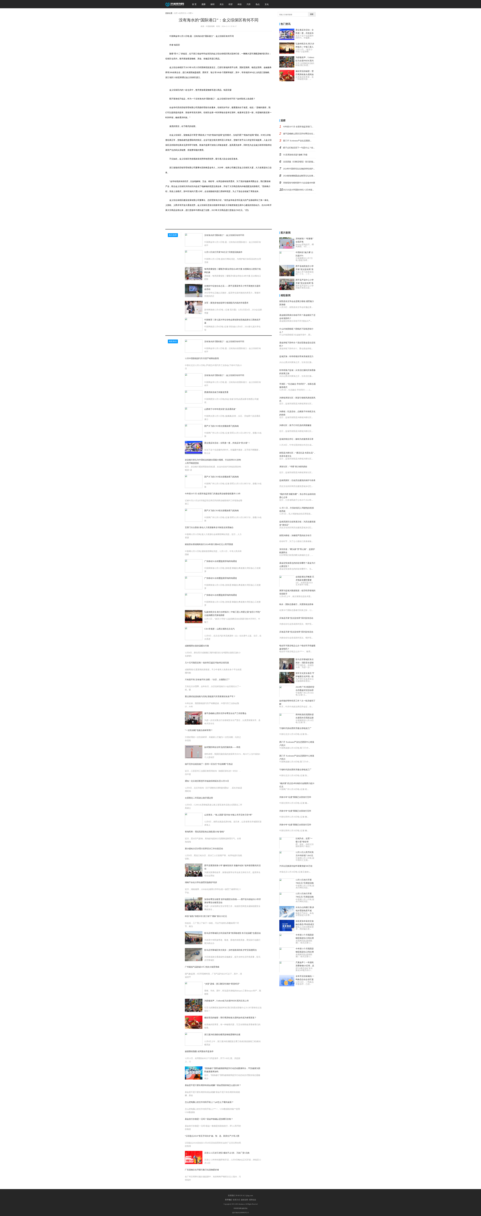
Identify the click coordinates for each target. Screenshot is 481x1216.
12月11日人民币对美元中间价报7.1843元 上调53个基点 (305, 855)
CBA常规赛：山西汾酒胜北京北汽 (219, 629)
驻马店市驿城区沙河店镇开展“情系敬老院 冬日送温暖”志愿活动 (232, 933)
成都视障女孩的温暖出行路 (197, 646)
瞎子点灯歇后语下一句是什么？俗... (299, 148)
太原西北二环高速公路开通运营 (199, 798)
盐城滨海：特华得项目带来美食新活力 (296, 356)
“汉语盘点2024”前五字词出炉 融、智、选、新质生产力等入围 (212, 1136)
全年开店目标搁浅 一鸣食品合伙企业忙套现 (305, 979)
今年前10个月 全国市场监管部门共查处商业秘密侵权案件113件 (213, 494)
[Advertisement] (298, 99)
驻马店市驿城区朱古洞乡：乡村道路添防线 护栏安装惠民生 (230, 950)
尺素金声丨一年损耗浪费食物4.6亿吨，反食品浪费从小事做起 (305, 965)
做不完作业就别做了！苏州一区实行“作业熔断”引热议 (209, 764)
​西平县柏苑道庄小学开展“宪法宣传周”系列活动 (305, 269)
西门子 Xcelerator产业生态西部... (297, 141)
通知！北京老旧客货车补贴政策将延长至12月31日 (207, 781)
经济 (231, 4)
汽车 (249, 4)
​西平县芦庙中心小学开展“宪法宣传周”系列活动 (305, 283)
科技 (240, 4)
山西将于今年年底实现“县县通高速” (220, 409)
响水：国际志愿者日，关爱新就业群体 (296, 604)
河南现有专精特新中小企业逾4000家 (299, 183)
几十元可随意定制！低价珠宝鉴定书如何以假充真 (207, 663)
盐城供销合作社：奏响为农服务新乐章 (296, 439)
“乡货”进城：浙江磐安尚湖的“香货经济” (222, 984)
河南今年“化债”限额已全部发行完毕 (295, 797)
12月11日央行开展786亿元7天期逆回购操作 (223, 252)
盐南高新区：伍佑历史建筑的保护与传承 (297, 480)
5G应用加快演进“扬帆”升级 (295, 155)
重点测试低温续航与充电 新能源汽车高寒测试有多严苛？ (210, 696)
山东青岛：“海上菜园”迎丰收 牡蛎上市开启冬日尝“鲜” (228, 815)
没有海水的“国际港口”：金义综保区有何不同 (224, 235)
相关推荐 (173, 235)
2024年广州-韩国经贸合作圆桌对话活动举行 (305, 690)
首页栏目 (182, 13)
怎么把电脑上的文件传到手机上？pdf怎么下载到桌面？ (209, 1102)
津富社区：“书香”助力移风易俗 (293, 467)
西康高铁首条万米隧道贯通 (216, 392)
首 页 (194, 4)
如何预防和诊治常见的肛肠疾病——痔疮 (222, 747)
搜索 (311, 14)
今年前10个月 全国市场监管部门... (298, 127)
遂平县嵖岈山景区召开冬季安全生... (299, 134)
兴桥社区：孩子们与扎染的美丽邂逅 (295, 425)
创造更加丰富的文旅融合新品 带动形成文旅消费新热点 (305, 924)
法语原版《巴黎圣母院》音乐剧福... (299, 162)
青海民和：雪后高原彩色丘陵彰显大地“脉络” (205, 832)
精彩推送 (173, 341)
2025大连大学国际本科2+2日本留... (298, 190)
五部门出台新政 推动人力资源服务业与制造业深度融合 (209, 527)
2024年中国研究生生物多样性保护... (299, 169)
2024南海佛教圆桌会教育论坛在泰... (299, 176)
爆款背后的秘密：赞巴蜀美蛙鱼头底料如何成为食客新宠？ (230, 1018)
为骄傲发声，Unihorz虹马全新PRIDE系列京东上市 (226, 1001)
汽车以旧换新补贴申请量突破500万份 (295, 866)
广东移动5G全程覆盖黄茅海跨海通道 (220, 561)
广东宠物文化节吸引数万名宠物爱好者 (202, 1170)
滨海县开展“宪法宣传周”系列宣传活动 (296, 618)
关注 (222, 4)
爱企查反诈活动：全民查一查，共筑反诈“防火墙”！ (227, 443)
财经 (213, 4)
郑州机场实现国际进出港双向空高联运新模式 (305, 717)
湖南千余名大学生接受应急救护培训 (201, 882)
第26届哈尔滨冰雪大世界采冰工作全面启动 (204, 849)
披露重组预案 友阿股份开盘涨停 (199, 1051)
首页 (176, 13)
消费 (190, 13)
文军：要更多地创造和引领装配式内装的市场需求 (226, 303)
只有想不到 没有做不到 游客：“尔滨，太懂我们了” (207, 679)
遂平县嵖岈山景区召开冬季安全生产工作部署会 (225, 713)
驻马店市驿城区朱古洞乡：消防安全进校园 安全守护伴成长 (305, 662)
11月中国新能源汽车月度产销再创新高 (202, 358)
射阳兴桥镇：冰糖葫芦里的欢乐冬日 (295, 535)
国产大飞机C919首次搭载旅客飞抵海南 (221, 426)
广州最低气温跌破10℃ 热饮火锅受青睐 (202, 967)
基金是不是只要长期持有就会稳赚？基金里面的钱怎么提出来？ (213, 1085)
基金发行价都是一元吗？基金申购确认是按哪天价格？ (209, 1119)
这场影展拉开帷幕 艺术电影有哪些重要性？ (305, 580)
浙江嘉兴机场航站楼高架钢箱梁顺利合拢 (222, 1034)
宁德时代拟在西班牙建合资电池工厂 (295, 728)
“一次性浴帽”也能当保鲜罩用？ (199, 730)
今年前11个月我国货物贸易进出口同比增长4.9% (305, 938)
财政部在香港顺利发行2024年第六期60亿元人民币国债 (209, 544)
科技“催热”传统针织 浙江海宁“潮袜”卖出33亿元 (206, 916)
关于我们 (228, 1200)
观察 (204, 4)
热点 (258, 4)
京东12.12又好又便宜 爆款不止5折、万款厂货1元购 (226, 1153)
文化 (267, 4)
